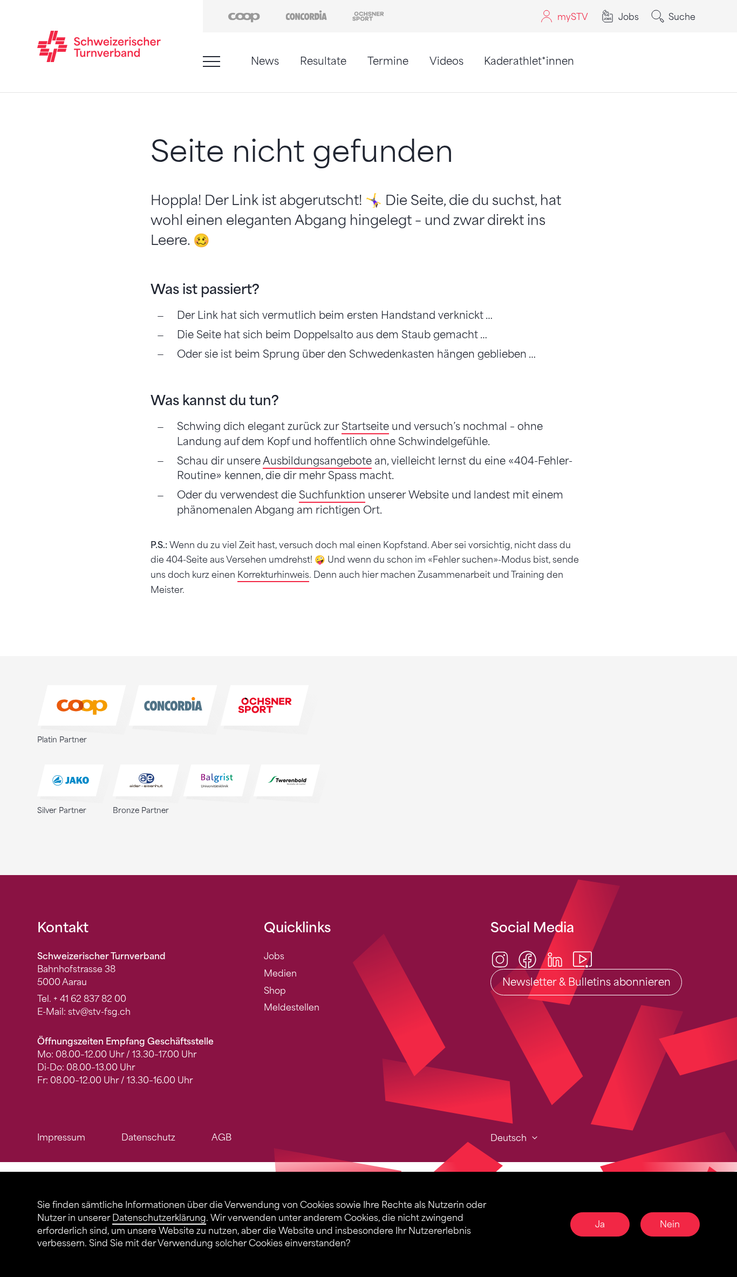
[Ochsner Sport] (368, 15)
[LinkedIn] (554, 959)
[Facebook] (527, 959)
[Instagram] (499, 959)
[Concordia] (306, 15)
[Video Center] (582, 959)
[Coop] (244, 15)
